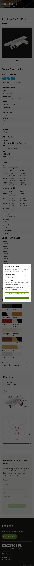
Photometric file (11, 384)
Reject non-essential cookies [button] (17, 293)
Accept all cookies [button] (17, 298)
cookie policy (17, 287)
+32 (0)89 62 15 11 (8, 555)
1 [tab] (17, 60)
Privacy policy (6, 557)
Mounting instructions (13, 382)
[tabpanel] (17, 43)
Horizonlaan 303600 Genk (6, 552)
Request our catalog (9, 536)
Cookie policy (6, 559)
